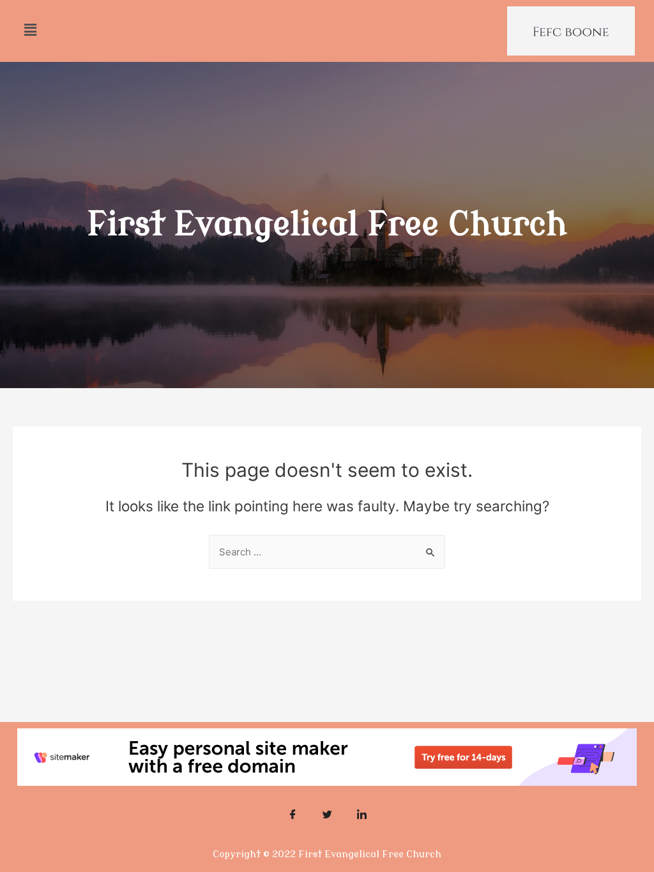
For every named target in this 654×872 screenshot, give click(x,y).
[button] (30, 29)
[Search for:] (327, 552)
